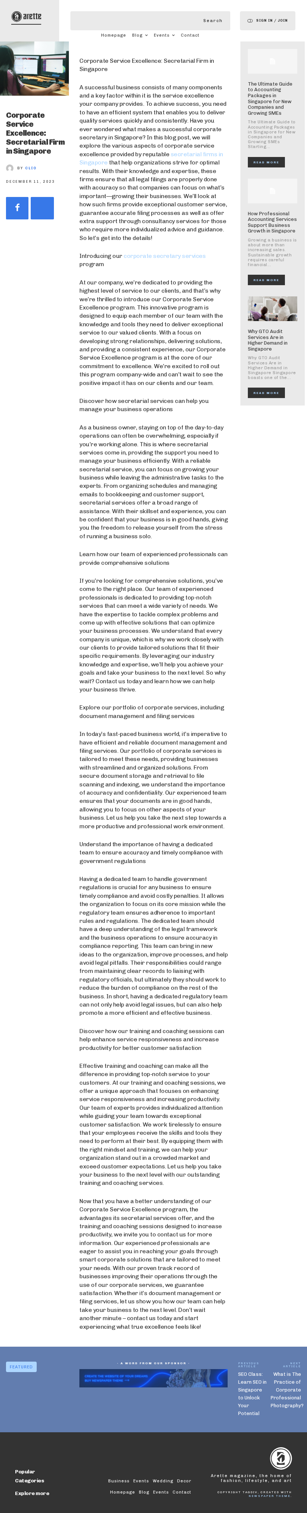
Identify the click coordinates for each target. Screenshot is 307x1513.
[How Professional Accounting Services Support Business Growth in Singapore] (272, 191)
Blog (144, 1492)
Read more (266, 162)
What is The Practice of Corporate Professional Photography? (287, 1389)
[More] (42, 208)
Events (161, 1492)
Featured (21, 1367)
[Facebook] (17, 208)
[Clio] (11, 168)
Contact (182, 1492)
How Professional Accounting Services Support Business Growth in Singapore (272, 222)
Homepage (122, 1492)
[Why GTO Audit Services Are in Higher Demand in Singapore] (272, 308)
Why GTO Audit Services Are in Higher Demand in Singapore (268, 340)
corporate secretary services (165, 255)
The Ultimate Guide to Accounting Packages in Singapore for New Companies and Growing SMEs (270, 98)
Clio (31, 168)
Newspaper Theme (270, 1496)
